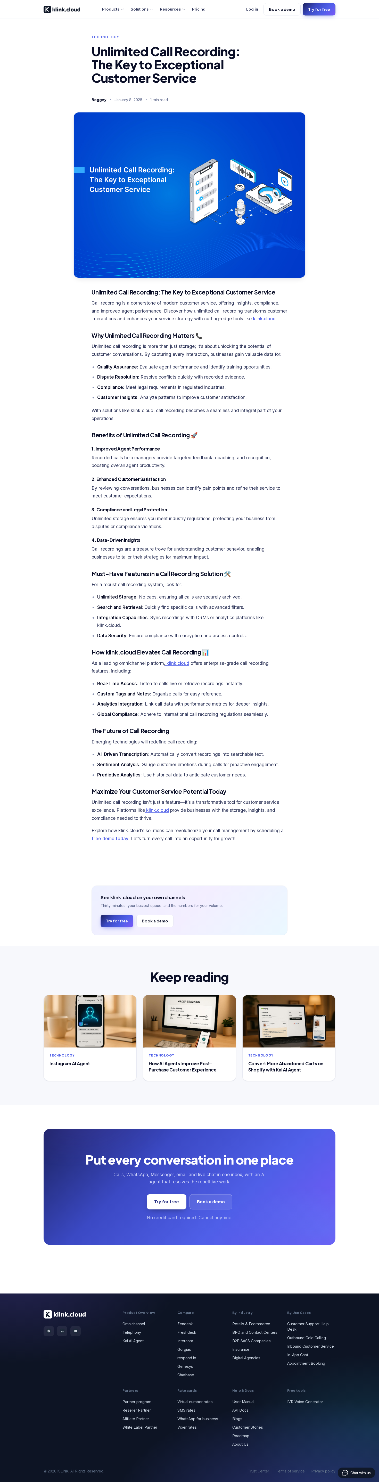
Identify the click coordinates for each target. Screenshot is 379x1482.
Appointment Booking (306, 1363)
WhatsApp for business (197, 1419)
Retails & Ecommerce (251, 1324)
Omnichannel (133, 1324)
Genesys (185, 1366)
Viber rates (187, 1427)
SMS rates (186, 1410)
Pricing (198, 9)
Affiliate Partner (135, 1419)
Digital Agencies (246, 1358)
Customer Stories (247, 1427)
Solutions (140, 9)
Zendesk (185, 1324)
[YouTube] (75, 1331)
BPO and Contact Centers (254, 1332)
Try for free (319, 9)
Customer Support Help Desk (308, 1326)
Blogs (237, 1419)
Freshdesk (186, 1332)
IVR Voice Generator (305, 1401)
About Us (240, 1444)
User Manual (243, 1401)
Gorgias (184, 1349)
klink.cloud (264, 318)
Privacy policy (323, 1471)
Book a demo (282, 9)
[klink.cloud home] (62, 9)
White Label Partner (139, 1427)
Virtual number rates (195, 1401)
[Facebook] (49, 1331)
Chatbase (185, 1375)
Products (111, 9)
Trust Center (258, 1471)
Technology (105, 37)
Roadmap (240, 1436)
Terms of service (290, 1471)
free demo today (110, 838)
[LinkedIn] (62, 1331)
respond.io (186, 1358)
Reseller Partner (136, 1410)
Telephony (131, 1332)
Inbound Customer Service (310, 1346)
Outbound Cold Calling (306, 1338)
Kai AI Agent (133, 1341)
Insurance (240, 1349)
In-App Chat (297, 1355)
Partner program (136, 1401)
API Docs (240, 1410)
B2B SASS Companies (251, 1341)
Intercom (185, 1341)
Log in (252, 9)
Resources (170, 9)
